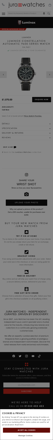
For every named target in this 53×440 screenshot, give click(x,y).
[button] (26, 435)
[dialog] (26, 424)
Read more (19, 425)
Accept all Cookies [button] (26, 430)
